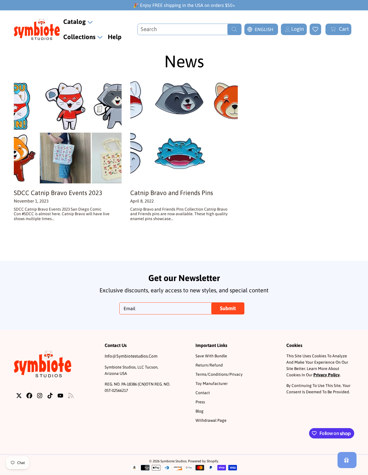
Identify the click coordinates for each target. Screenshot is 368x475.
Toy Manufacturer (211, 383)
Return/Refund (209, 365)
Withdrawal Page (211, 420)
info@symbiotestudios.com (131, 356)
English (264, 29)
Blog (199, 411)
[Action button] (315, 29)
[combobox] (189, 29)
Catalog (75, 21)
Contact (202, 392)
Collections (80, 37)
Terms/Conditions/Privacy (219, 374)
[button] (338, 29)
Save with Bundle (211, 356)
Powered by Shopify (203, 461)
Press (200, 402)
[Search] (234, 29)
